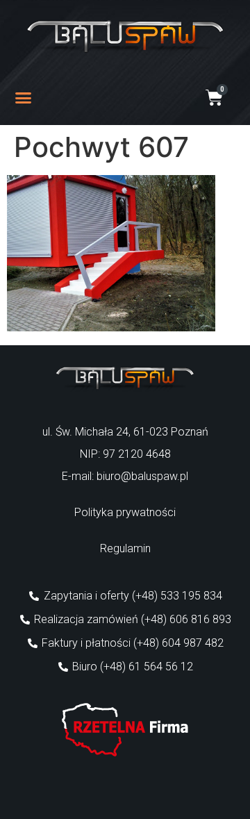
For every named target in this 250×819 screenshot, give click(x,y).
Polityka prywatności (125, 512)
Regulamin (125, 548)
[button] (23, 98)
